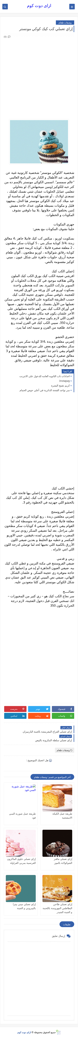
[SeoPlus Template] (58, 1032)
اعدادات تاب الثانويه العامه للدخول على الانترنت (44, 376)
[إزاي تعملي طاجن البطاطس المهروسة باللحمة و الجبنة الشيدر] (57, 888)
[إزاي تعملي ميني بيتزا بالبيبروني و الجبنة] (21, 888)
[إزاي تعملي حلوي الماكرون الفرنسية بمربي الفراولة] (21, 843)
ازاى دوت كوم (39, 5)
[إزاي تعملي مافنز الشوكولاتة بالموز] (57, 843)
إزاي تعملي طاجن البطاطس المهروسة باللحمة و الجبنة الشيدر (57, 908)
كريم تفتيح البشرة (60, 385)
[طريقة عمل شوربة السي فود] (21, 798)
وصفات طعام (65, 22)
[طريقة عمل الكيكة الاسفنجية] (57, 798)
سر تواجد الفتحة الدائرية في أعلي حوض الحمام (45, 390)
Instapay (64, 380)
